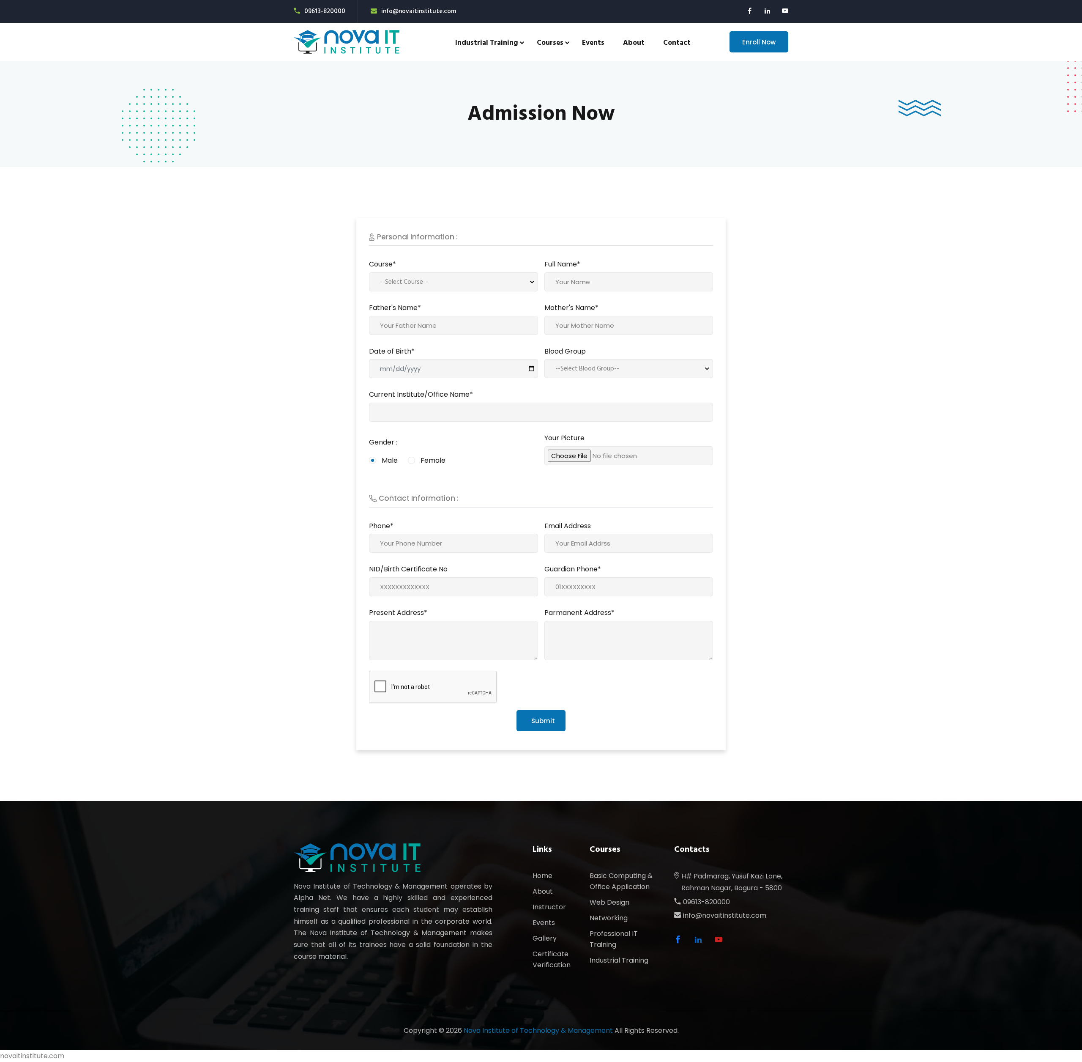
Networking (609, 918)
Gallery (545, 938)
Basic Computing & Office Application (621, 881)
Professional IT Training (614, 939)
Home (542, 876)
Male (390, 460)
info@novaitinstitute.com (418, 11)
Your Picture (564, 438)
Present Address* (398, 612)
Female (433, 460)
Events (593, 43)
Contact (677, 43)
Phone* (381, 526)
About (634, 43)
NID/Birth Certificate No (408, 569)
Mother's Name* (571, 308)
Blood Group (565, 351)
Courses (550, 43)
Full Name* (562, 264)
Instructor (549, 907)
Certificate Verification (552, 959)
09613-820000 (324, 11)
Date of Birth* (392, 351)
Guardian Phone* (572, 569)
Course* (382, 264)
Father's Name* (395, 308)
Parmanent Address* (579, 612)
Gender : (383, 442)
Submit (543, 720)
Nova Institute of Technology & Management (538, 1030)
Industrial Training (486, 43)
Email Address (567, 526)
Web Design (609, 902)
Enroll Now (759, 42)
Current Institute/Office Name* (421, 394)
